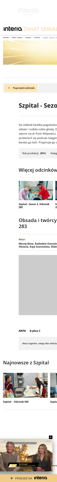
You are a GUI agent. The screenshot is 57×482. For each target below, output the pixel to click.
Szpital (37, 37)
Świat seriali (17, 37)
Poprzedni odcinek (24, 88)
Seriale (28, 37)
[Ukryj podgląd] (50, 437)
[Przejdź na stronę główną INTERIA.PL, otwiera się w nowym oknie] (13, 28)
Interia (6, 37)
